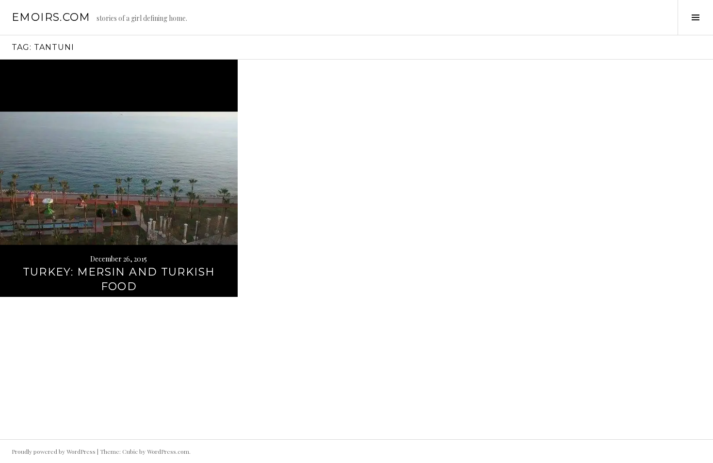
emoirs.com (51, 17)
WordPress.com (168, 451)
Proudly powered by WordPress (54, 451)
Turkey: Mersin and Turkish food (119, 279)
